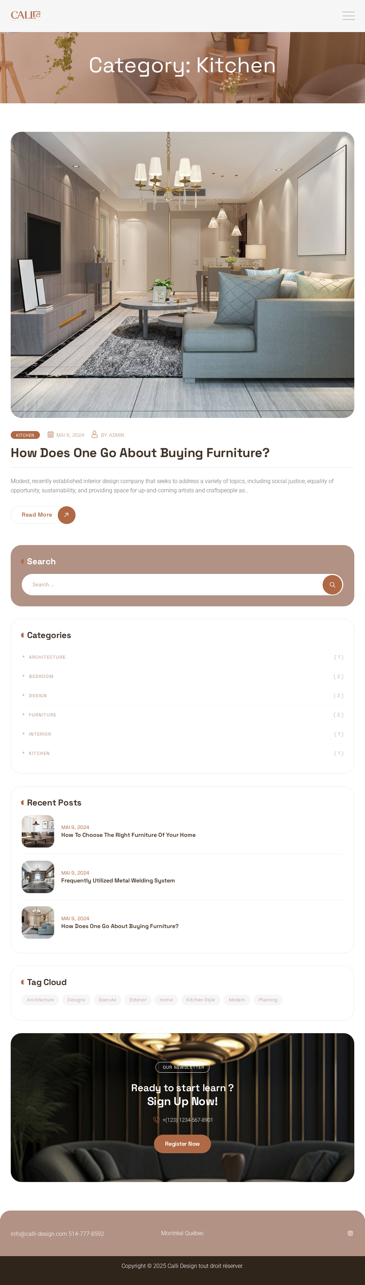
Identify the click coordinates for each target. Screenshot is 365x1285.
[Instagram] (350, 1233)
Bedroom (41, 676)
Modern (237, 999)
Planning (268, 999)
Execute (108, 999)
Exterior (138, 999)
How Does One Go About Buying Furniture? (140, 452)
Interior (40, 734)
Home (166, 999)
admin (116, 435)
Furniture (42, 715)
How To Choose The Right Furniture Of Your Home (128, 835)
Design (38, 696)
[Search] (332, 585)
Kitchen (25, 435)
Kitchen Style (200, 999)
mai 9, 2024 (75, 827)
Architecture (47, 657)
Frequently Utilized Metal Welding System (118, 880)
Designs (76, 999)
